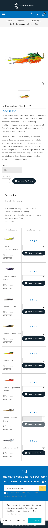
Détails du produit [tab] (14, 201)
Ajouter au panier (24, 181)
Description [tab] (11, 195)
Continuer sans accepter (14, 520)
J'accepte (35, 520)
